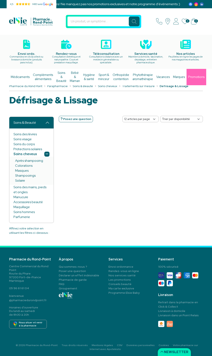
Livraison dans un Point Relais (178, 315)
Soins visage (22, 139)
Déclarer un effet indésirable (79, 275)
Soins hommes (24, 212)
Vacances (163, 77)
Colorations (24, 165)
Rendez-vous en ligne (123, 271)
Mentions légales (102, 345)
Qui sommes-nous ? (73, 266)
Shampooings (25, 175)
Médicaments (20, 77)
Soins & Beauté (24, 122)
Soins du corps (24, 144)
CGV (120, 345)
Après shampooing (29, 160)
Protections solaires (27, 149)
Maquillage (21, 207)
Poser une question (72, 271)
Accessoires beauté (28, 202)
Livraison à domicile (171, 311)
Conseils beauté (119, 284)
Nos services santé (122, 275)
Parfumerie (21, 217)
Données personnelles (140, 345)
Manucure (20, 197)
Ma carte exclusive (121, 288)
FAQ (61, 284)
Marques (179, 77)
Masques (22, 170)
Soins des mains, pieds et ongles (29, 189)
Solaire (20, 180)
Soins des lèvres (25, 134)
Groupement (68, 288)
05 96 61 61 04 (19, 288)
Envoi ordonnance (120, 266)
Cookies (164, 345)
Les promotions (119, 280)
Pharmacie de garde (73, 280)
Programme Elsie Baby (124, 293)
